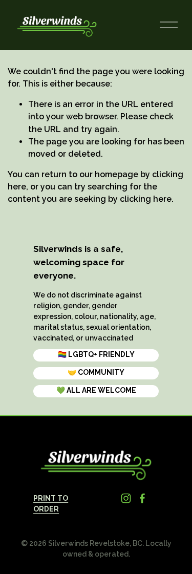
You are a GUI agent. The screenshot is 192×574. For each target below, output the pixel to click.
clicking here (146, 199)
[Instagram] (126, 498)
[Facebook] (142, 498)
